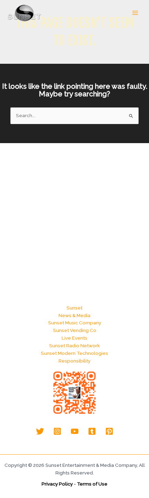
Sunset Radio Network (74, 345)
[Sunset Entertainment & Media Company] (24, 13)
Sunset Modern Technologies (74, 353)
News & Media (74, 315)
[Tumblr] (92, 431)
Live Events (74, 338)
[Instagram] (57, 431)
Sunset (74, 308)
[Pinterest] (109, 431)
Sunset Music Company (74, 322)
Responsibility (74, 361)
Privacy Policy (57, 484)
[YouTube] (75, 431)
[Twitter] (40, 431)
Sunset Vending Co (74, 330)
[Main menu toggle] (135, 13)
